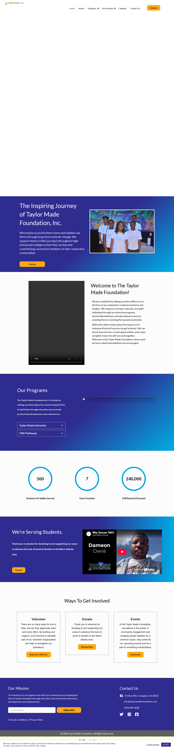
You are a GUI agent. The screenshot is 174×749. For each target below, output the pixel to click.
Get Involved (107, 8)
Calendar (122, 8)
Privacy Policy (36, 719)
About (81, 8)
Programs (92, 8)
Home (72, 8)
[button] (98, 8)
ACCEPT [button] (166, 745)
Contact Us (135, 8)
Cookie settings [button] (152, 745)
